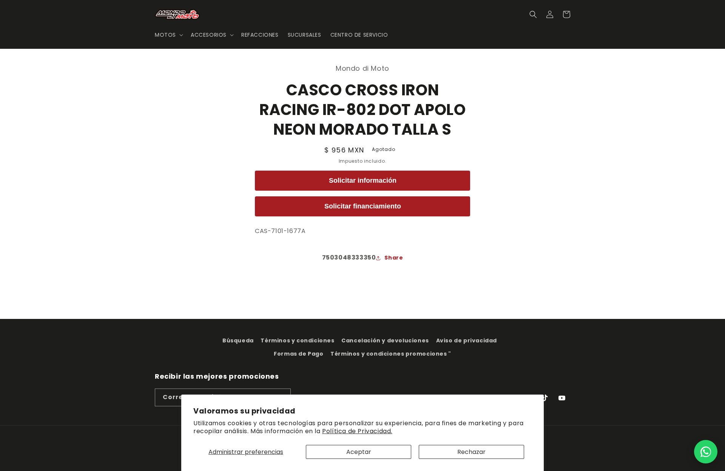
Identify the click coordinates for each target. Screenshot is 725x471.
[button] (168, 35)
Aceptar (358, 452)
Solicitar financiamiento (362, 206)
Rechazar (471, 452)
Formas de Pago (298, 354)
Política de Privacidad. (357, 431)
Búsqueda (238, 340)
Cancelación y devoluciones (385, 340)
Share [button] (393, 257)
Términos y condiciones (297, 340)
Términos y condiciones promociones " (390, 354)
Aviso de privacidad (466, 340)
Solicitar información (362, 180)
